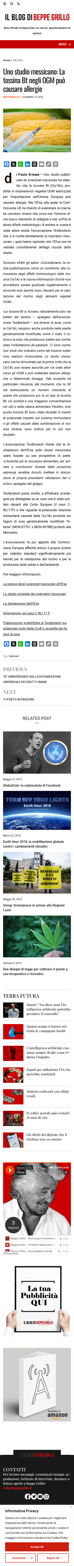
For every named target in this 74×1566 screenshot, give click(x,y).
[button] (6, 3)
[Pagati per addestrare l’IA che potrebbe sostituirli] (13, 1075)
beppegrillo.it (12, 97)
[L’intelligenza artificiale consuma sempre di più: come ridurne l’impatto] (13, 1053)
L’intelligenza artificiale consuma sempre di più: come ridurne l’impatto (48, 1052)
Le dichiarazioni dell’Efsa (21, 604)
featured (14, 656)
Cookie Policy (59, 1537)
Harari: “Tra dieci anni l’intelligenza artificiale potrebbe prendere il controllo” (49, 1009)
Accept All (37, 1546)
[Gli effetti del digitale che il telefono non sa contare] (13, 1140)
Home (6, 60)
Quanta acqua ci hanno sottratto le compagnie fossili (47, 1028)
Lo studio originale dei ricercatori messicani (34, 594)
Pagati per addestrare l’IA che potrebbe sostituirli (49, 1071)
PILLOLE (18, 60)
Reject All (53, 1558)
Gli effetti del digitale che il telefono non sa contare (47, 1136)
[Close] (71, 1507)
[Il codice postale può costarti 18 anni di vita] (13, 1118)
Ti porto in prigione (18, 699)
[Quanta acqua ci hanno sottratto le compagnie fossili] (13, 1031)
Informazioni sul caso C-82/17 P (26, 613)
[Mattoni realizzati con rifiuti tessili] (13, 1096)
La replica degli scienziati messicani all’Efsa (35, 584)
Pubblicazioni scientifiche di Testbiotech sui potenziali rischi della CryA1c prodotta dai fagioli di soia (35, 628)
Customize (19, 1558)
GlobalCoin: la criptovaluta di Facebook (31, 785)
